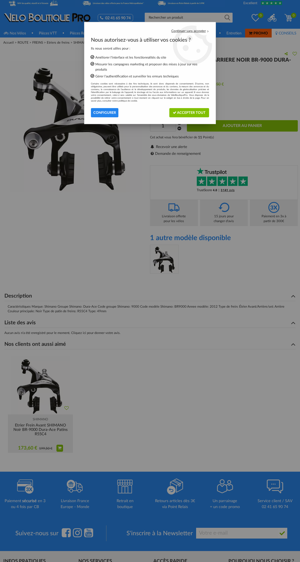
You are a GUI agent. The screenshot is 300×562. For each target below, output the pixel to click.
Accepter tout (191, 112)
